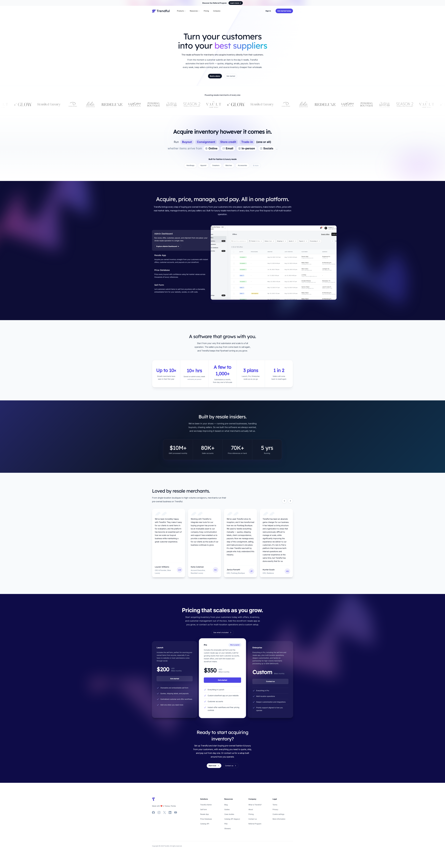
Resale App (204, 814)
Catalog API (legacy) (232, 819)
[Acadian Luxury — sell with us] (85, 104)
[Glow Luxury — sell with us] (150, 104)
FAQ (225, 824)
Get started (231, 76)
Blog (226, 805)
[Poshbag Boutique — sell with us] (67, 104)
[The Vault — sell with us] (127, 104)
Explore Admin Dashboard (167, 246)
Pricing (206, 11)
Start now (212, 766)
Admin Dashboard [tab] (163, 233)
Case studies (229, 814)
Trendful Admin (206, 805)
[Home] (161, 11)
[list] (222, 544)
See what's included (221, 632)
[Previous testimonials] (284, 500)
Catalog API (204, 824)
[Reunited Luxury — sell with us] (176, 104)
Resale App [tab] (160, 255)
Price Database (206, 819)
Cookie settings (278, 814)
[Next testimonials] (290, 500)
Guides (227, 809)
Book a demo (215, 76)
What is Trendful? (255, 805)
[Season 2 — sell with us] (105, 104)
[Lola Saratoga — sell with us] (217, 104)
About (250, 809)
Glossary (227, 828)
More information (279, 819)
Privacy (275, 809)
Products (180, 11)
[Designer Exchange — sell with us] (199, 104)
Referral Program (254, 824)
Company (216, 11)
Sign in (268, 11)
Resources (194, 11)
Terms (275, 805)
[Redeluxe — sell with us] (26, 104)
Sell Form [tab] (159, 285)
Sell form (203, 809)
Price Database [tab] (162, 270)
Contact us (270, 681)
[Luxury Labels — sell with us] (48, 104)
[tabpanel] (252, 262)
